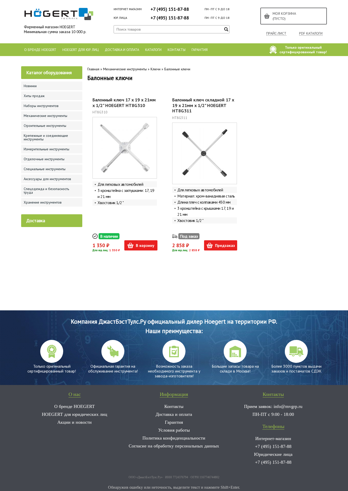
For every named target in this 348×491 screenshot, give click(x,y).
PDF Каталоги (311, 33)
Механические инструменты (125, 69)
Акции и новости (74, 422)
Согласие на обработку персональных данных (174, 445)
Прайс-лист (276, 33)
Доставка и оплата (122, 49)
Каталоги (153, 49)
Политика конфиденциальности (173, 438)
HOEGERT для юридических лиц (74, 414)
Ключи (155, 69)
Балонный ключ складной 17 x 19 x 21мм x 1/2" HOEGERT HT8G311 (203, 105)
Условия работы (174, 430)
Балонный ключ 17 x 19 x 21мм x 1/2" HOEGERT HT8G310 (124, 102)
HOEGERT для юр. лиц (80, 49)
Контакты (176, 49)
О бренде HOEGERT (40, 49)
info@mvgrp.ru (288, 406)
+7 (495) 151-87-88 (170, 9)
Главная (93, 69)
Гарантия (200, 49)
